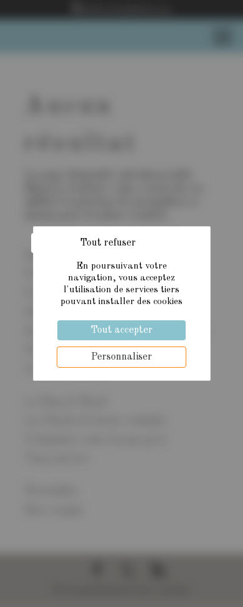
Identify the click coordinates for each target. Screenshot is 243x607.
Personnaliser (121, 357)
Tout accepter (121, 330)
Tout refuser (108, 243)
